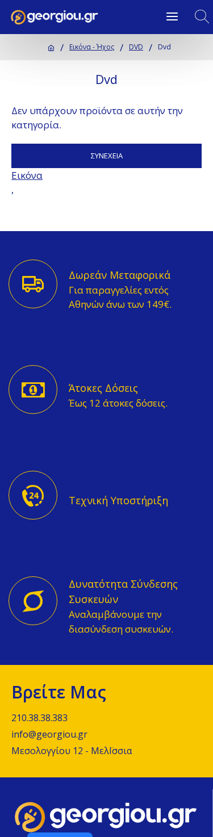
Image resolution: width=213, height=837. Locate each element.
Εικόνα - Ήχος (91, 47)
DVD (136, 47)
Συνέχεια (107, 155)
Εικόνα (27, 175)
